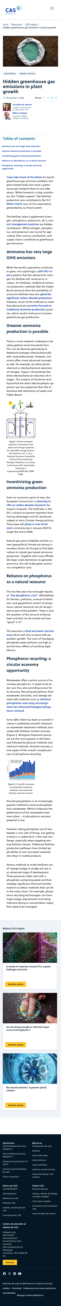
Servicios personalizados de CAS (15, 1170)
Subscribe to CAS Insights (30, 1141)
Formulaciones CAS (12, 1215)
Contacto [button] (10, 1262)
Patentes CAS (9, 1202)
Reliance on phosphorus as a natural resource (24, 160)
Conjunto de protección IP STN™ (15, 1163)
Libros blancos (39, 1160)
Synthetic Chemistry (27, 73)
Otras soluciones (11, 1176)
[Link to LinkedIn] (52, 98)
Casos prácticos (39, 1164)
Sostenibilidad (9, 73)
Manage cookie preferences (30, 1295)
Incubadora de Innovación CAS (44, 1207)
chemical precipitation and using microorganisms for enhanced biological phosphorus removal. (29, 705)
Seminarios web (40, 1155)
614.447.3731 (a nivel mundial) (12, 1243)
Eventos (36, 1150)
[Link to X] (48, 98)
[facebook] (44, 98)
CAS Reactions (9, 1193)
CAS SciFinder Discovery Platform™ (14, 1155)
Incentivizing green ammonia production (21, 155)
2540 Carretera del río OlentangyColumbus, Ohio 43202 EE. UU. (15, 1251)
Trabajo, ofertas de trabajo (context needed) (45, 1195)
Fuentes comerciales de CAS (14, 1209)
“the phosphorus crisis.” (24, 595)
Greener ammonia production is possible (21, 151)
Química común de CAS (43, 1169)
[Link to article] (56, 98)
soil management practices (23, 224)
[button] (52, 9)
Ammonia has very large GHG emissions (21, 146)
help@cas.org (9, 1232)
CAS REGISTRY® (10, 1188)
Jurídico (6, 1288)
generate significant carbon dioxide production (29, 296)
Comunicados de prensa (44, 1213)
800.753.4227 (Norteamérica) (10, 1237)
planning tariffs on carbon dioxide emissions (29, 503)
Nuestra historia (40, 1188)
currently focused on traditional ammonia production (29, 307)
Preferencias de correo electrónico (39, 1288)
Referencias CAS (10, 1198)
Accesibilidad (9, 1292)
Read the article (15, 984)
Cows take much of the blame (24, 177)
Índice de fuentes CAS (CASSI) (42, 1176)
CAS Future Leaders (41, 1201)
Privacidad (17, 1288)
